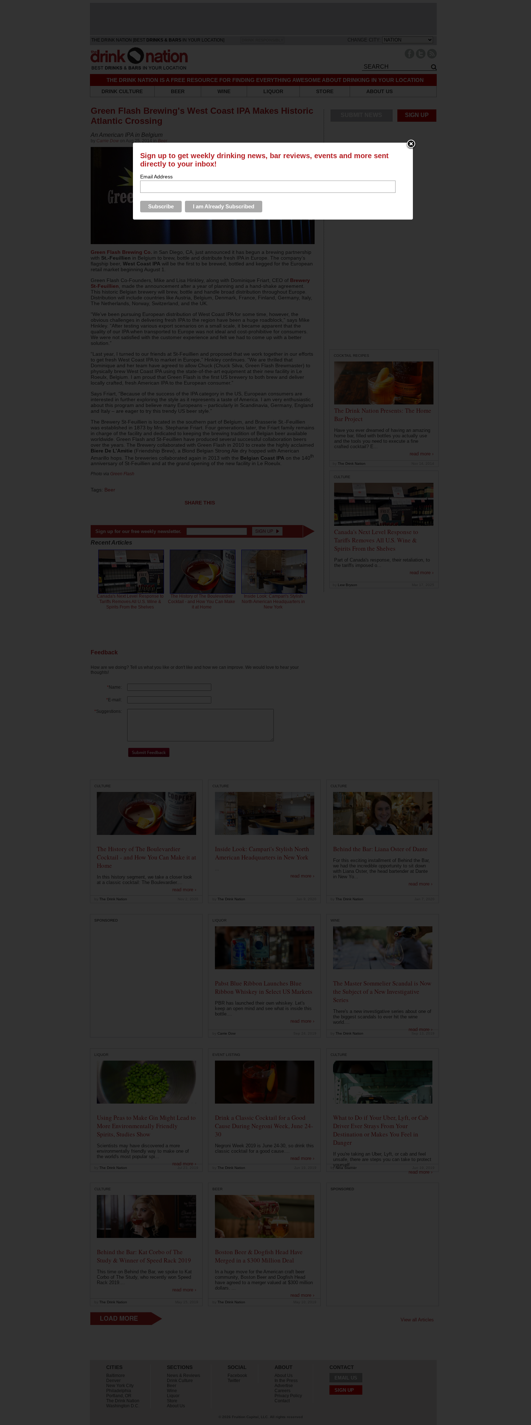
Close (411, 144)
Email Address (156, 176)
